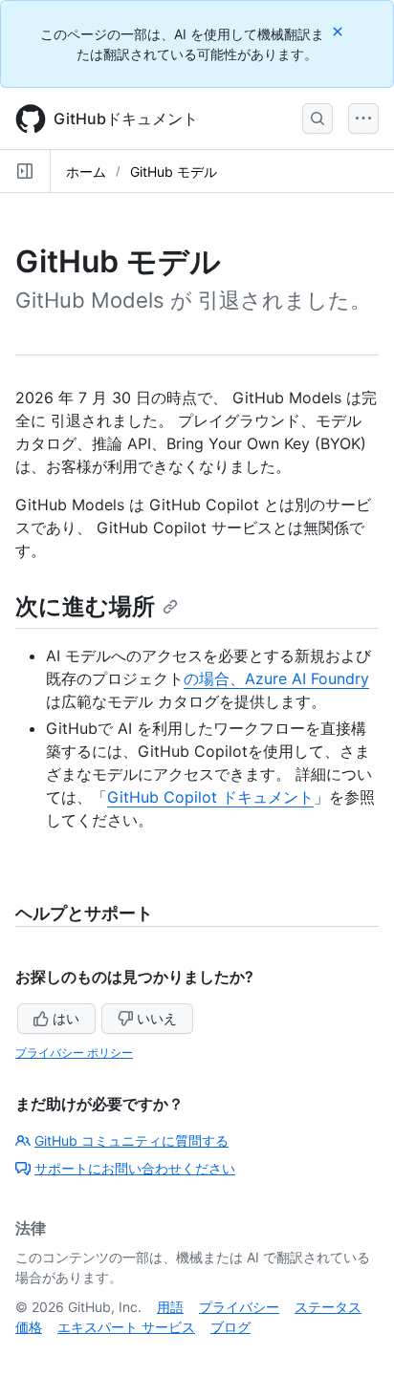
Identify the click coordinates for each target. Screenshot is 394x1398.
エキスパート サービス (126, 1327)
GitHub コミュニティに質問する (131, 1140)
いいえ (157, 1018)
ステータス (328, 1307)
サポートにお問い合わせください (134, 1168)
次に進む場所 (85, 606)
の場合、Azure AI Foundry (276, 678)
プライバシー (239, 1307)
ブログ (230, 1327)
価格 (28, 1327)
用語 (170, 1307)
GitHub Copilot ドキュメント (210, 797)
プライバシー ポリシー (74, 1052)
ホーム (86, 171)
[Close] (339, 31)
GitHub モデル (173, 171)
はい (66, 1018)
